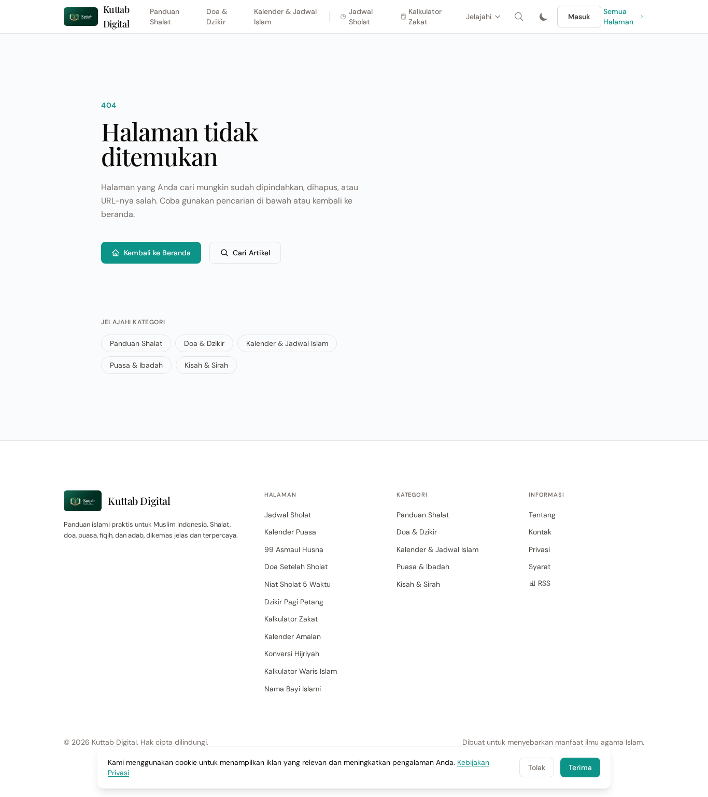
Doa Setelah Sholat (296, 566)
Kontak (540, 532)
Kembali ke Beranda (157, 252)
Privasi (539, 549)
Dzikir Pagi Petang (293, 601)
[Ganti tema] (543, 16)
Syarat (539, 566)
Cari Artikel (251, 252)
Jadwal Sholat (361, 16)
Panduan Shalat (164, 16)
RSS (544, 583)
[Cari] (518, 16)
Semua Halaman (618, 16)
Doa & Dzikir (216, 16)
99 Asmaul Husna (293, 549)
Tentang (542, 514)
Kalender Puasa (290, 532)
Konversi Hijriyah (291, 653)
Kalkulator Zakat (425, 16)
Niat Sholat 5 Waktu (297, 584)
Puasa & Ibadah (136, 365)
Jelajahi (479, 16)
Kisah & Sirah (206, 365)
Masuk (579, 16)
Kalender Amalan (292, 636)
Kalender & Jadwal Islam (285, 16)
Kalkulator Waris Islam (300, 671)
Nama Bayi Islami (292, 688)
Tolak (536, 767)
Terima (580, 767)
